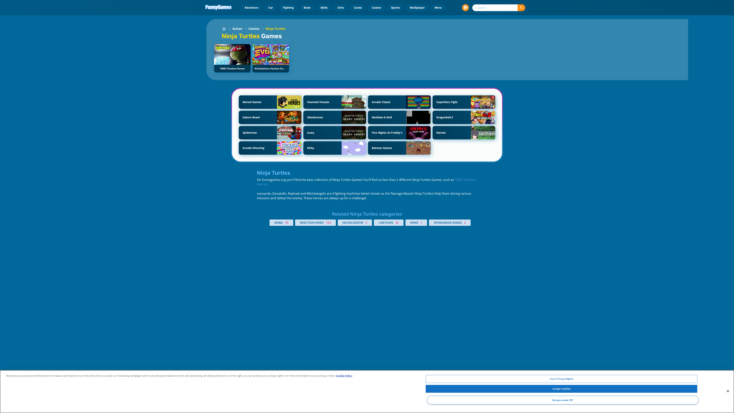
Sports (395, 7)
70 (286, 222)
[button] (465, 7)
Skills (324, 7)
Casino (376, 7)
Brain (307, 7)
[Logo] (218, 7)
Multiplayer (417, 7)
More (438, 7)
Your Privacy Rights (561, 378)
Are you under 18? (562, 400)
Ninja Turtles (275, 29)
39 (397, 222)
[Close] (728, 391)
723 (328, 222)
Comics (253, 29)
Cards (358, 7)
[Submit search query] (521, 7)
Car (270, 7)
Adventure (251, 7)
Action (237, 29)
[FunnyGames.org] (224, 28)
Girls (341, 7)
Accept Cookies (562, 388)
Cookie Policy (344, 375)
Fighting (288, 7)
